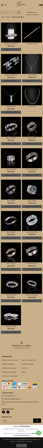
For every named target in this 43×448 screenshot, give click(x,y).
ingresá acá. (35, 433)
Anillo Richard (11, 169)
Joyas (8, 17)
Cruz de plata (32, 75)
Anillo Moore (32, 201)
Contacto (25, 368)
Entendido (21, 445)
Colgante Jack (11, 106)
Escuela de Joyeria (28, 364)
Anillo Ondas (11, 201)
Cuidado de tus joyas (9, 368)
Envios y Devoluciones (29, 360)
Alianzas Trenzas (11, 326)
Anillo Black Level (32, 295)
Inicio (3, 17)
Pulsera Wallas (32, 43)
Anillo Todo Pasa (11, 138)
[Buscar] (18, 12)
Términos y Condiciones (10, 376)
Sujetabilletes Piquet (11, 43)
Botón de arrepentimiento (21, 435)
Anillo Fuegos (11, 263)
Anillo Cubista (11, 295)
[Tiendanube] (21, 427)
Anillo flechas (32, 263)
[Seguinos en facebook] (7, 412)
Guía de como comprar (10, 360)
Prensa (24, 372)
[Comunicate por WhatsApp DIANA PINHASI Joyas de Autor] (38, 433)
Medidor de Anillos (8, 364)
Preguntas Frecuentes (9, 372)
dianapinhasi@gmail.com (12, 399)
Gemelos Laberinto (11, 75)
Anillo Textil (32, 138)
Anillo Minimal (11, 232)
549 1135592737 (9, 396)
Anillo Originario (32, 169)
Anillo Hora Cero (32, 232)
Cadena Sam (32, 106)
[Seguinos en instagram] (3, 412)
